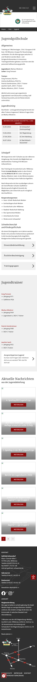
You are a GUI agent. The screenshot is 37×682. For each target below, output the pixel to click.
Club (10, 29)
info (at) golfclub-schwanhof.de (12, 568)
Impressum (18, 673)
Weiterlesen (18, 405)
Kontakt (27, 673)
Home (3, 29)
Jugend (16, 29)
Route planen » (6, 634)
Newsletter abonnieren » (10, 587)
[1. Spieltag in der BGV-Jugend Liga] (18, 448)
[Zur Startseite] (7, 11)
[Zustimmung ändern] (4, 675)
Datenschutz (6, 673)
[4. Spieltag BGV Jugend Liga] (18, 398)
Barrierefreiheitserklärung (12, 676)
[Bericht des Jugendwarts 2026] (18, 473)
